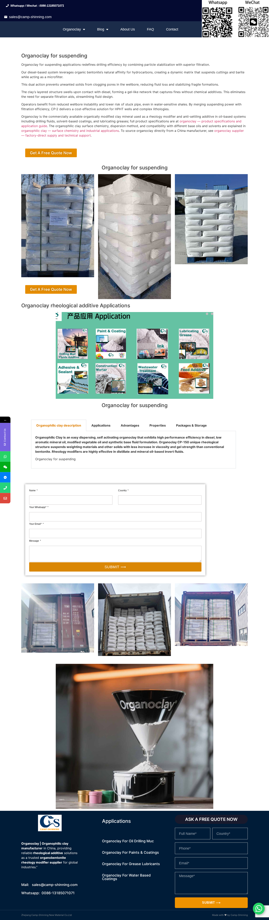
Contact (172, 29)
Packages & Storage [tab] (191, 425)
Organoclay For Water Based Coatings (126, 877)
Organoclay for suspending (54, 56)
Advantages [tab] (130, 425)
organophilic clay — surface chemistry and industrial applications (70, 131)
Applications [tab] (100, 425)
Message (34, 540)
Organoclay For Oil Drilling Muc (128, 841)
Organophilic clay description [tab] (58, 425)
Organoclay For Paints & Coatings (130, 852)
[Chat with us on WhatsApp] (259, 908)
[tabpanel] (133, 449)
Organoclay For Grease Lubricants (131, 864)
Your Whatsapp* (38, 507)
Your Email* (35, 524)
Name (32, 490)
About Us (127, 29)
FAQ (150, 29)
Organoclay (72, 29)
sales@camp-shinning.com (30, 17)
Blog (100, 29)
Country (122, 490)
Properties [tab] (157, 425)
